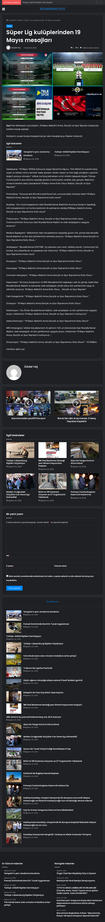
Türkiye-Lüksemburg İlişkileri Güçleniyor (16, 462)
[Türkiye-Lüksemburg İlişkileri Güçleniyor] (20, 450)
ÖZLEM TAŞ (16, 48)
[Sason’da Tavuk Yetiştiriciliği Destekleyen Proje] (13, 752)
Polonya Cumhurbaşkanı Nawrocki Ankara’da (83, 493)
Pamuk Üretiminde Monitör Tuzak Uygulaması (46, 624)
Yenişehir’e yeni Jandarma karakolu (41, 611)
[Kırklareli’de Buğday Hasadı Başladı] (13, 777)
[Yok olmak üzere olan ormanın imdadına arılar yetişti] (13, 659)
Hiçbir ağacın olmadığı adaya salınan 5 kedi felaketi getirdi (52, 680)
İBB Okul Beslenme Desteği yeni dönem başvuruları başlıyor (51, 463)
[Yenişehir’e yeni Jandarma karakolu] (13, 155)
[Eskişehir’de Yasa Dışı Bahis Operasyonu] (13, 696)
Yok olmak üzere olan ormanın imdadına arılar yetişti (49, 655)
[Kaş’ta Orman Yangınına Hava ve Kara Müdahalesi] (13, 814)
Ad (8, 555)
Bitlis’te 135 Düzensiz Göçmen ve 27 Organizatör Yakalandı (52, 495)
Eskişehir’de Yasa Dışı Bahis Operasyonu (43, 692)
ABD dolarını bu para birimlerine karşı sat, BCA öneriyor (33, 717)
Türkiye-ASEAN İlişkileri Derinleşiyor (37, 2)
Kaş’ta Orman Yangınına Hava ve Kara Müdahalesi (48, 810)
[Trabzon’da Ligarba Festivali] (13, 672)
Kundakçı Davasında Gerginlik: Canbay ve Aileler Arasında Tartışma (57, 834)
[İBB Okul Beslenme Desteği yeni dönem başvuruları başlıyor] (52, 450)
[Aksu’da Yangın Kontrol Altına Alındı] (85, 450)
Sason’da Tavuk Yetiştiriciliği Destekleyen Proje (47, 748)
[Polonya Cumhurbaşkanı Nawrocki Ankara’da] (85, 481)
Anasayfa (12, 20)
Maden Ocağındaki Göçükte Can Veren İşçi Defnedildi (18, 495)
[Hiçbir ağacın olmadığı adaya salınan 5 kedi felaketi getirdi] (13, 684)
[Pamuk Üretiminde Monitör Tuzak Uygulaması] (13, 628)
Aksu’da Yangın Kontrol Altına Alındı (82, 462)
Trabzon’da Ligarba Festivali (37, 668)
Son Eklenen (52, 601)
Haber (20, 20)
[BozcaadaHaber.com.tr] (52, 9)
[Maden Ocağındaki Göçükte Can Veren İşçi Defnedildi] (20, 481)
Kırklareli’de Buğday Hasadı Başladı (41, 773)
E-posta (10, 566)
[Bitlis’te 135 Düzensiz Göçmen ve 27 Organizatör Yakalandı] (52, 481)
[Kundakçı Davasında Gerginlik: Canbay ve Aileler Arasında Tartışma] (13, 838)
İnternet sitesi (60, 566)
